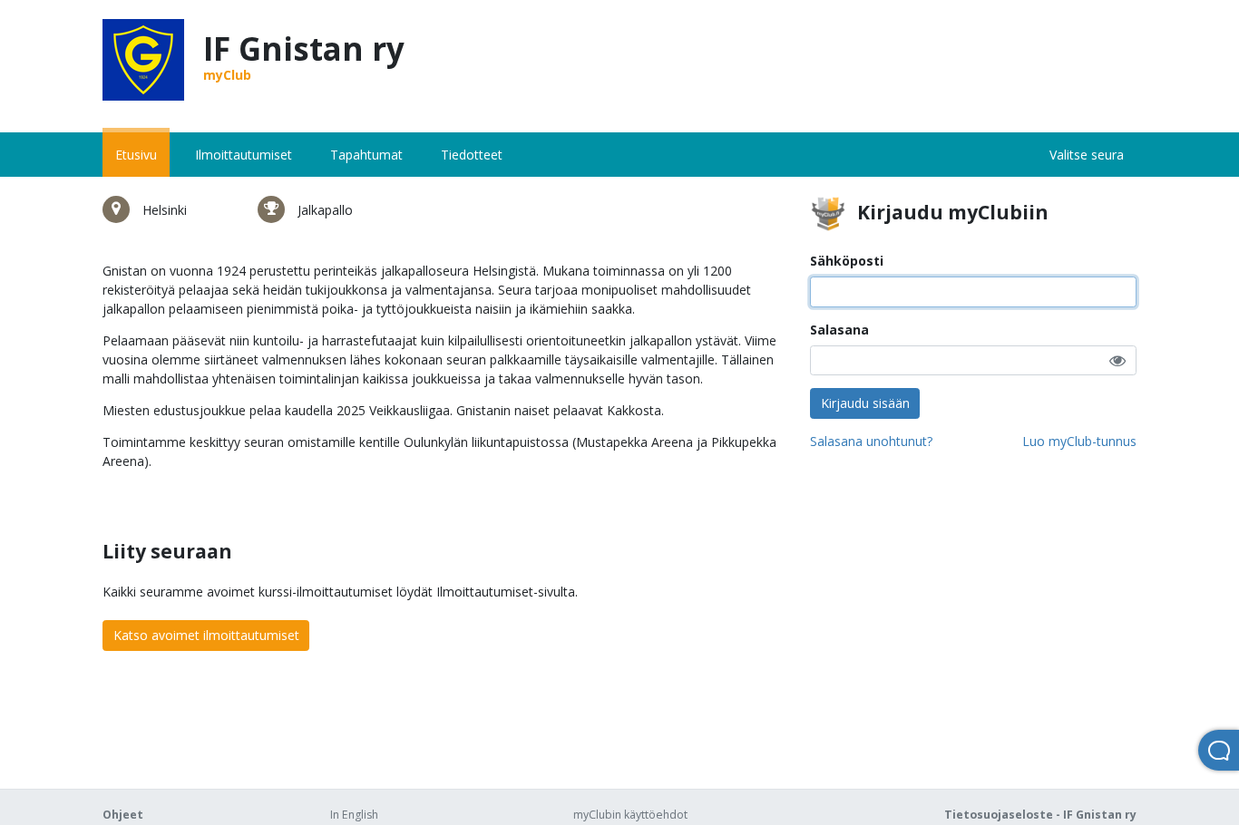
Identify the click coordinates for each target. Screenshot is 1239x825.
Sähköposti (846, 260)
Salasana (839, 329)
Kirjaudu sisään (865, 403)
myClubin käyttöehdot (630, 814)
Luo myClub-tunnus (1079, 441)
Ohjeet (122, 814)
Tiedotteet (471, 154)
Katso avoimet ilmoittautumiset (206, 635)
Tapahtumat (366, 154)
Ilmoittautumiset (243, 154)
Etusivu (136, 154)
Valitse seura (1086, 154)
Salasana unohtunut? (871, 441)
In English (354, 814)
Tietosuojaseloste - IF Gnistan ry (1040, 814)
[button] (1117, 360)
